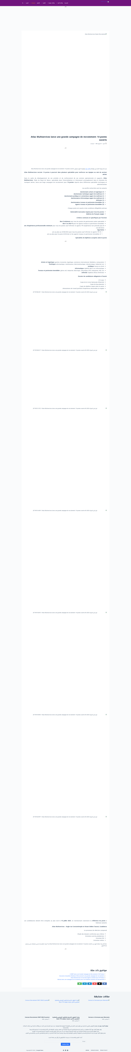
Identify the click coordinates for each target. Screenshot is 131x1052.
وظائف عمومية (52, 3)
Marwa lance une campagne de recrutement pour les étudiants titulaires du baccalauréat (81, 979)
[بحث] (22, 3)
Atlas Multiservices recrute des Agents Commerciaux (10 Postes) (87, 978)
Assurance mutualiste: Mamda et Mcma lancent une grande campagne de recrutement (81, 976)
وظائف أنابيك (60, 3)
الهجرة (44, 3)
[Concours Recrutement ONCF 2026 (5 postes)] (35, 1007)
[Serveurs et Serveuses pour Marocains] (96, 1007)
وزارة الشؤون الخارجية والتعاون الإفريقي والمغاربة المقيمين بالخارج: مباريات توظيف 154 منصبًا (65, 1018)
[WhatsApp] (79, 983)
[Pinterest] (94, 983)
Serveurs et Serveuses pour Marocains (99, 1017)
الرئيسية (66, 3)
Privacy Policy (103, 1050)
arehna (87, 1050)
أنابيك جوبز (87, 169)
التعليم (38, 3)
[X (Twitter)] (99, 983)
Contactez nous (95, 1050)
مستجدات (33, 3)
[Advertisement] (65, 16)
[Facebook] (104, 983)
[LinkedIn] (89, 983)
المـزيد (27, 3)
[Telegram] (84, 983)
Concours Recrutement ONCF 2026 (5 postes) (37, 1017)
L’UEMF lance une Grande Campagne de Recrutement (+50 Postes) (87, 974)
